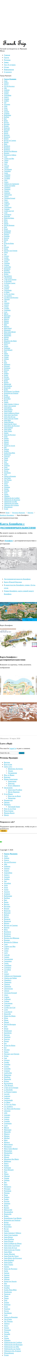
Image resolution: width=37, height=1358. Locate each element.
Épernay (6, 234)
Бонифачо (9, 541)
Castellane (7, 175)
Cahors (6, 160)
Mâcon (6, 314)
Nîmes (6, 353)
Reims (6, 380)
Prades (6, 375)
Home (7, 512)
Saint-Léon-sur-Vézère (11, 418)
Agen (5, 81)
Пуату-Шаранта (14, 786)
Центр (6, 815)
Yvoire (6, 509)
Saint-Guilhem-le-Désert (11, 413)
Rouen (6, 395)
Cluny (6, 200)
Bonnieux (7, 148)
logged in (12, 748)
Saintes (6, 402)
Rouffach (7, 397)
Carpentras (7, 171)
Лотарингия (12, 773)
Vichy (6, 492)
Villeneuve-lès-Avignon (11, 505)
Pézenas (6, 370)
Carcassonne (8, 169)
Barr (5, 119)
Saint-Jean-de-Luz (9, 417)
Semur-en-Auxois (9, 445)
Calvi (5, 164)
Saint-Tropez (8, 431)
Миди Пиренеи (14, 792)
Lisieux (6, 306)
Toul (5, 462)
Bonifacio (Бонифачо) (7, 515)
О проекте (8, 72)
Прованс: (7, 804)
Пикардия (11, 798)
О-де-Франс (8, 794)
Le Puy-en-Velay (9, 294)
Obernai (6, 355)
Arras (5, 108)
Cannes (6, 167)
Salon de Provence (10, 435)
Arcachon (7, 104)
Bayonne (7, 124)
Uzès (5, 474)
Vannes (6, 485)
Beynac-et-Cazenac (10, 140)
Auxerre (6, 111)
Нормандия (8, 800)
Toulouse (7, 465)
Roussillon (7, 399)
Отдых (6, 67)
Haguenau (7, 269)
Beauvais (7, 128)
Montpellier (7, 335)
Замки (6, 62)
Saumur (6, 440)
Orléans (6, 359)
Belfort (6, 131)
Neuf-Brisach (8, 350)
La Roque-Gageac (9, 283)
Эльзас (10, 771)
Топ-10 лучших (10, 64)
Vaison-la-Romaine (10, 476)
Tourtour (6, 469)
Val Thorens (8, 480)
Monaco (6, 326)
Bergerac (7, 135)
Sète (5, 447)
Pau (5, 361)
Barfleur (6, 117)
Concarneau (7, 207)
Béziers (6, 139)
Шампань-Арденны (15, 769)
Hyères (6, 274)
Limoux (6, 305)
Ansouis (6, 99)
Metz (5, 325)
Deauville (7, 216)
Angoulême (7, 95)
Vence (6, 483)
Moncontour (8, 328)
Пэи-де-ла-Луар (10, 809)
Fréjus (6, 252)
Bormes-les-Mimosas (10, 151)
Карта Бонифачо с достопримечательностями (18, 525)
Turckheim (7, 473)
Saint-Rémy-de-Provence (12, 426)
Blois (5, 144)
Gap (5, 254)
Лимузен (11, 783)
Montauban (7, 334)
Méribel (6, 323)
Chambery (7, 187)
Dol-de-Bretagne (9, 225)
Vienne (6, 494)
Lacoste (6, 285)
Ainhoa (6, 83)
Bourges (6, 153)
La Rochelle (8, 281)
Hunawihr (7, 272)
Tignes (6, 460)
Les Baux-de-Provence (11, 297)
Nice (5, 352)
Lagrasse (6, 287)
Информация (9, 69)
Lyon (5, 312)
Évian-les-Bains (9, 243)
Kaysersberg (8, 276)
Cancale (6, 166)
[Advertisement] (18, 20)
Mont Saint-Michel (10, 332)
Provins (6, 377)
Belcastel (7, 130)
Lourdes (6, 308)
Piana (5, 371)
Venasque (7, 487)
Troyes (6, 471)
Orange (6, 357)
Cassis (6, 173)
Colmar (6, 205)
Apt (5, 102)
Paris (5, 362)
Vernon (6, 489)
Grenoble (7, 263)
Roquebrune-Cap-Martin (11, 391)
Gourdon (7, 260)
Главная (7, 55)
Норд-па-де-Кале (14, 796)
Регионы (7, 60)
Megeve (6, 319)
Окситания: (8, 788)
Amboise (7, 90)
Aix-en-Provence (9, 86)
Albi (5, 88)
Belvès (6, 133)
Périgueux (7, 364)
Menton (6, 321)
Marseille (7, 317)
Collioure (7, 204)
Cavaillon (7, 178)
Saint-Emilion (8, 409)
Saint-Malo (7, 420)
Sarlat (5, 436)
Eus (5, 241)
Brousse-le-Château (10, 155)
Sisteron (6, 449)
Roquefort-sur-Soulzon (11, 393)
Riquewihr (7, 388)
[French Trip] (15, 46)
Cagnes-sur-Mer (9, 158)
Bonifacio (7, 146)
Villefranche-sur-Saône (11, 503)
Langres (6, 288)
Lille (5, 301)
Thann (6, 458)
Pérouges (7, 366)
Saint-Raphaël (8, 427)
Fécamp (6, 247)
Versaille (6, 491)
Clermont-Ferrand (9, 198)
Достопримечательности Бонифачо (17, 579)
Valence (6, 482)
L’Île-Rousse (8, 278)
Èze (5, 245)
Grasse (6, 261)
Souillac (6, 451)
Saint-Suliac (7, 429)
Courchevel (7, 214)
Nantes (6, 346)
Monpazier (7, 330)
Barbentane (7, 115)
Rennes (6, 382)
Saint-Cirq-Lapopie (10, 406)
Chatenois (7, 193)
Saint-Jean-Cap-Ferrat (11, 415)
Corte (5, 213)
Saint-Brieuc (8, 408)
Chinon (6, 196)
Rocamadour (8, 386)
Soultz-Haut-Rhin (9, 453)
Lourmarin (7, 310)
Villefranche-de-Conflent (11, 498)
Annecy (6, 97)
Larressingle (8, 290)
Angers (6, 93)
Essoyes (6, 238)
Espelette (7, 236)
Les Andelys (8, 296)
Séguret (6, 442)
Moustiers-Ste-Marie (10, 341)
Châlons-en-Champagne (11, 184)
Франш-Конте (9, 813)
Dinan (6, 222)
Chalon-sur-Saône (9, 185)
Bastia (6, 120)
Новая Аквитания (10, 779)
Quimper (6, 379)
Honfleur (7, 270)
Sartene (6, 438)
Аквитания (12, 781)
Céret (5, 180)
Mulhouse (7, 343)
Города (6, 57)
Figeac (6, 249)
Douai (6, 229)
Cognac (6, 202)
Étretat (6, 240)
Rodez (6, 390)
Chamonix (7, 189)
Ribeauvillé (7, 384)
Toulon (6, 464)
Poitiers (6, 373)
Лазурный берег (14, 807)
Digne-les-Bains (9, 218)
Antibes (6, 101)
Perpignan (7, 368)
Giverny (6, 256)
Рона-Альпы (8, 811)
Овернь (7, 802)
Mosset (6, 339)
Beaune (6, 126)
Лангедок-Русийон (15, 790)
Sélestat (6, 444)
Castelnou (7, 176)
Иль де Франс (9, 775)
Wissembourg (8, 507)
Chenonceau (8, 195)
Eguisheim (7, 232)
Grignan (6, 265)
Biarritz (6, 142)
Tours (5, 467)
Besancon (7, 137)
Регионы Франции (18, 512)
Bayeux (6, 122)
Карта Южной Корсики (13, 582)
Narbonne (7, 348)
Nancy (6, 344)
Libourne (7, 299)
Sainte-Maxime (8, 422)
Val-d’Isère (7, 478)
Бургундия (8, 764)
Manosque (7, 315)
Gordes (6, 258)
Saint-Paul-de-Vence (10, 424)
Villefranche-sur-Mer (10, 501)
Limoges (6, 303)
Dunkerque (7, 231)
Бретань (7, 762)
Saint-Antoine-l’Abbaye (11, 404)
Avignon (6, 113)
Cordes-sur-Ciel (9, 211)
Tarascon (7, 456)
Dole (5, 227)
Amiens (6, 92)
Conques (6, 209)
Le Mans (6, 292)
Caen (5, 157)
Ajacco (6, 84)
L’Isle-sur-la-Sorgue (10, 279)
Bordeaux (7, 149)
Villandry (7, 496)
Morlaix (6, 337)
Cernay (6, 182)
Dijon (5, 220)
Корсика (30, 512)
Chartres (6, 191)
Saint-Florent (8, 411)
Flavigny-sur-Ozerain (10, 250)
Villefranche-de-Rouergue (12, 500)
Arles (5, 106)
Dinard (6, 223)
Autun (6, 110)
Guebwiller (7, 267)
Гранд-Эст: (8, 767)
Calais (6, 162)
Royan (6, 400)
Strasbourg (7, 455)
